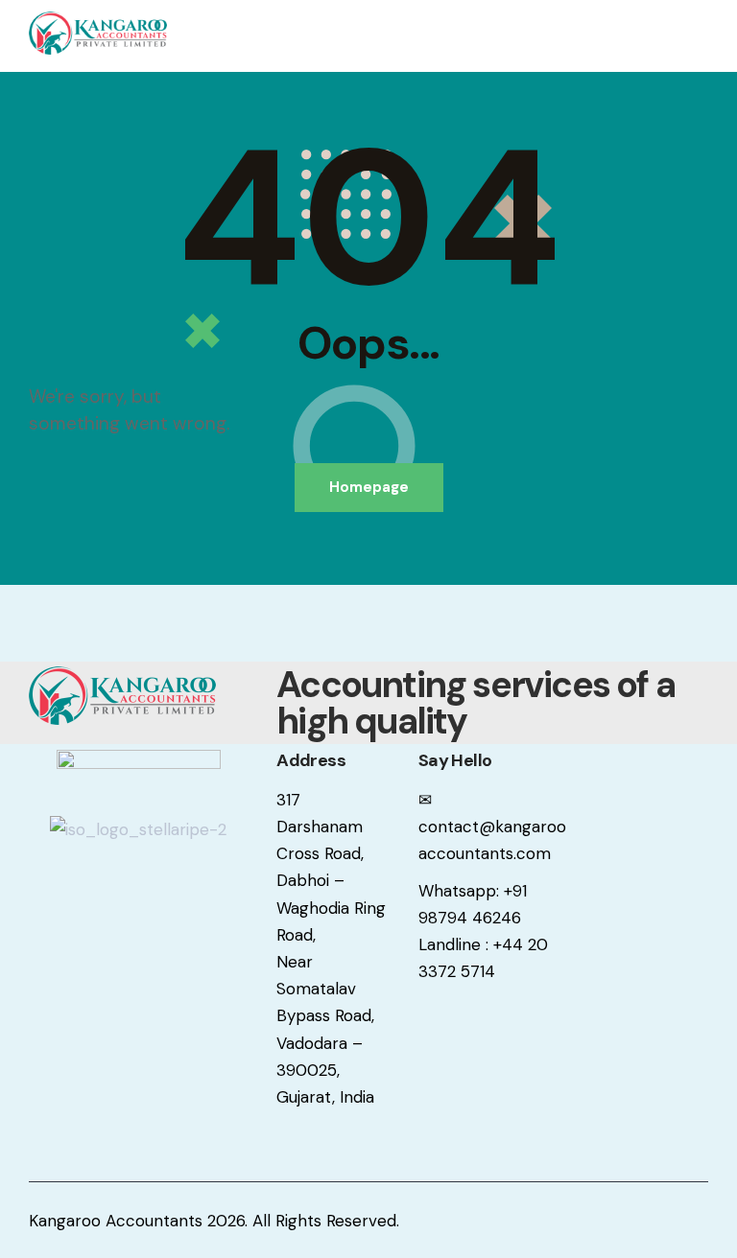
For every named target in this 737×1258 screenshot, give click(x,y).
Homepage (369, 487)
